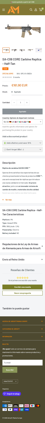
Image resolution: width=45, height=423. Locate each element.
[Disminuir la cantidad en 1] (14, 102)
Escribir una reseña (22, 287)
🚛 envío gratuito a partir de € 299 (22, 2)
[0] (40, 9)
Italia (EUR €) (8, 381)
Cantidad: (6, 102)
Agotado (22, 111)
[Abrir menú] (3, 10)
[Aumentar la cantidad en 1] (26, 102)
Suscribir (10, 370)
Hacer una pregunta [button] (22, 293)
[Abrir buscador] (31, 9)
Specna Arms (7, 74)
